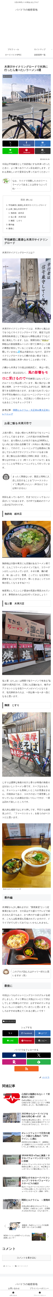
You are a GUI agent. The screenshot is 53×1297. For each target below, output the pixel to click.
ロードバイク (10, 1021)
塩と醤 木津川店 (18, 217)
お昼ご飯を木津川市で (17, 209)
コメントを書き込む (26, 1258)
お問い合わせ (14, 1288)
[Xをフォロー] (39, 1055)
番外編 (11, 224)
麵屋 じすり (16, 221)
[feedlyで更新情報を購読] (39, 1062)
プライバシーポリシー (39, 1288)
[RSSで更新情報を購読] (26, 1068)
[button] (43, 151)
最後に (11, 228)
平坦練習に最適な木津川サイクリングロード (27, 205)
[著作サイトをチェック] (14, 1055)
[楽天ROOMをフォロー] (14, 1062)
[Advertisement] (26, 31)
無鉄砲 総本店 (17, 213)
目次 (23, 200)
